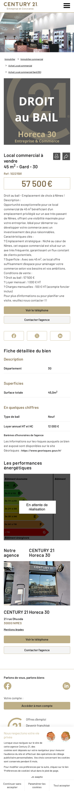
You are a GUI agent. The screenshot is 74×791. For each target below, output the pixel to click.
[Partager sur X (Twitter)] (37, 336)
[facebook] (7, 686)
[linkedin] (66, 686)
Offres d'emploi (36, 719)
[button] (57, 156)
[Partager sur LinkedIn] (60, 336)
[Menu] (67, 5)
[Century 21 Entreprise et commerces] (21, 6)
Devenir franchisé (38, 725)
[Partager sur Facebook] (14, 336)
